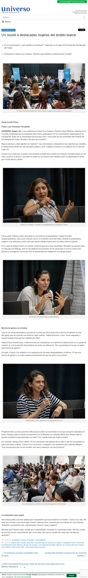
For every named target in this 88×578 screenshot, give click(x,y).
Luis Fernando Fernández (47, 545)
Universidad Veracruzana (72, 1)
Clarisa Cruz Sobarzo (55, 543)
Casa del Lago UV (41, 543)
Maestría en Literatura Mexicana (67, 545)
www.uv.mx (59, 564)
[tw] (24, 567)
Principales (30, 540)
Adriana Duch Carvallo (18, 543)
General (23, 540)
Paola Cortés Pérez (18, 547)
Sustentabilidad (40, 540)
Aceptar (71, 575)
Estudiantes (8, 30)
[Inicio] (15, 12)
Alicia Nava (30, 543)
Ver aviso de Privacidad (22, 577)
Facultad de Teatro (69, 543)
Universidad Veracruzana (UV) (35, 547)
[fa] (20, 567)
